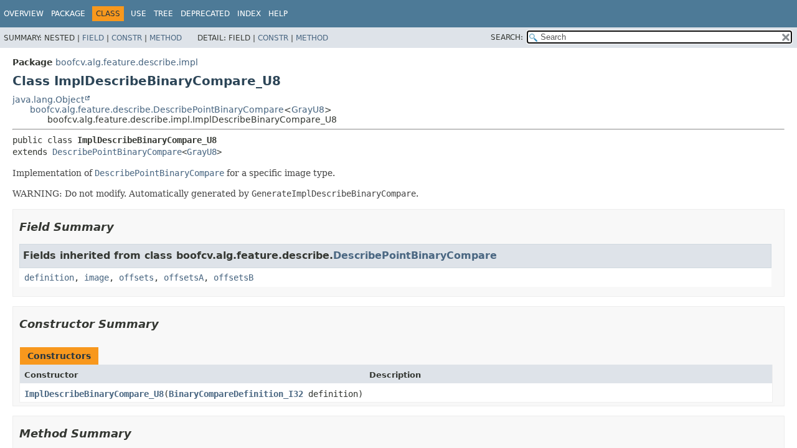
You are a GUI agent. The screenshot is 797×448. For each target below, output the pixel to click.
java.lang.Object (48, 100)
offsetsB (233, 277)
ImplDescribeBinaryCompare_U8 (94, 394)
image (96, 277)
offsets (136, 277)
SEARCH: (507, 37)
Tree (163, 13)
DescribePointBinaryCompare (117, 152)
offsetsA (184, 277)
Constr (126, 38)
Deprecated (205, 13)
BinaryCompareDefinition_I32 (236, 394)
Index (249, 13)
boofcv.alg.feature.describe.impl (126, 62)
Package (68, 13)
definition (49, 277)
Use (138, 13)
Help (278, 13)
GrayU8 (307, 109)
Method (165, 38)
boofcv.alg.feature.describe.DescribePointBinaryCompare (157, 109)
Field (93, 38)
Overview (24, 13)
